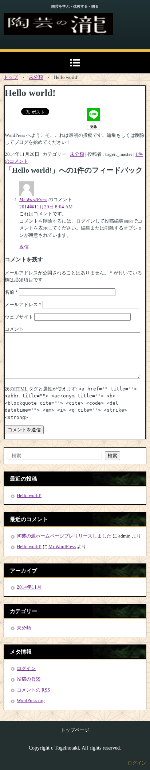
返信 (24, 247)
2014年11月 (29, 587)
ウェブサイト (19, 317)
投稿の (28, 679)
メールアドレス (23, 304)
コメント (14, 329)
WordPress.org (31, 700)
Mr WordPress (33, 199)
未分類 (77, 154)
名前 (11, 292)
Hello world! (29, 495)
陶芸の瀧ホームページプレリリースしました (64, 536)
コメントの (33, 690)
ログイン (26, 668)
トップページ (75, 730)
